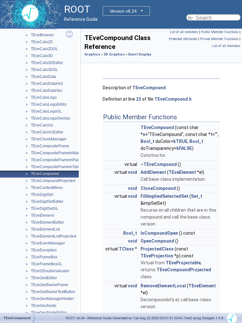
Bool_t (147, 141)
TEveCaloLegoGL (46, 111)
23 (138, 99)
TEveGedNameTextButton (53, 292)
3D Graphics (114, 54)
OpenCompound (157, 241)
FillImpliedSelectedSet (164, 196)
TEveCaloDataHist (47, 83)
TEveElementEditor (47, 222)
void (132, 172)
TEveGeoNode (43, 305)
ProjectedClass (157, 248)
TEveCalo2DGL (44, 49)
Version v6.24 (123, 11)
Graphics (92, 54)
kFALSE (184, 148)
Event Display (139, 54)
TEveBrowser (42, 35)
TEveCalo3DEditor (47, 63)
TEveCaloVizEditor (47, 132)
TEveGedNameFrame (49, 285)
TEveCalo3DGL (44, 70)
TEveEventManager (48, 243)
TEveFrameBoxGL (46, 264)
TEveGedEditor (44, 278)
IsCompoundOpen (159, 233)
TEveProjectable (183, 262)
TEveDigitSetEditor (47, 201)
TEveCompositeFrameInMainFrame (61, 153)
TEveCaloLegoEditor (49, 104)
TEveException (44, 250)
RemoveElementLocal (163, 285)
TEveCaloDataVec (46, 90)
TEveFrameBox (44, 257)
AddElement (153, 172)
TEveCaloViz (42, 125)
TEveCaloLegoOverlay (50, 118)
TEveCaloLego (44, 97)
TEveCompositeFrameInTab (55, 167)
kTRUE (180, 141)
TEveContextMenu (47, 187)
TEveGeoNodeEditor (48, 312)
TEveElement (42, 215)
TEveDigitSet (42, 194)
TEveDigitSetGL (44, 208)
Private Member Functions (219, 39)
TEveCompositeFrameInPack (56, 160)
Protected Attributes (183, 39)
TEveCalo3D (42, 56)
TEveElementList (45, 229)
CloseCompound (158, 188)
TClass (126, 248)
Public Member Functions (220, 32)
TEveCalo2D (42, 42)
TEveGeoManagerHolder (52, 299)
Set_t (196, 196)
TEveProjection (157, 255)
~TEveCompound (159, 164)
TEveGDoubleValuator (50, 271)
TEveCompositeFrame (50, 146)
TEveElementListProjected (53, 236)
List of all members (184, 32)
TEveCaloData (43, 76)
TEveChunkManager (48, 139)
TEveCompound (45, 174)
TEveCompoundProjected (53, 181)
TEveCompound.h (173, 99)
